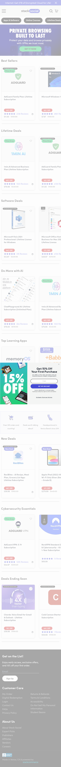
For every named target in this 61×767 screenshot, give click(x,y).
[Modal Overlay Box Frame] (30, 383)
